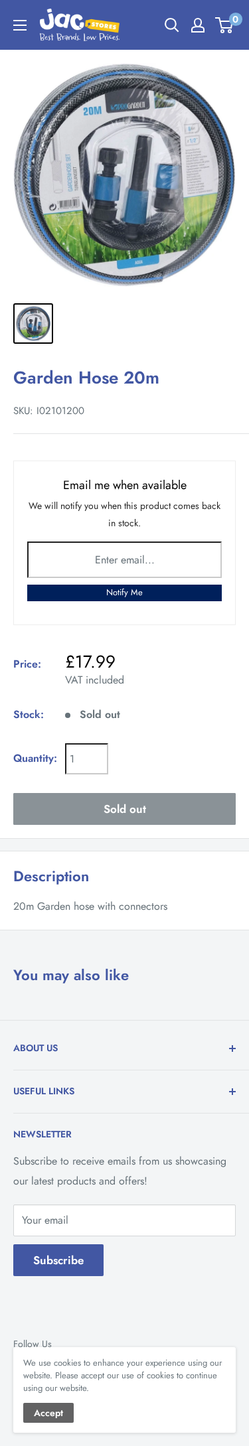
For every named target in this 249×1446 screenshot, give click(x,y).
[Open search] (172, 25)
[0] (224, 25)
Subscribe (58, 1260)
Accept (48, 1412)
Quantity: (35, 758)
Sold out (125, 809)
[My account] (198, 25)
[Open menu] (20, 25)
